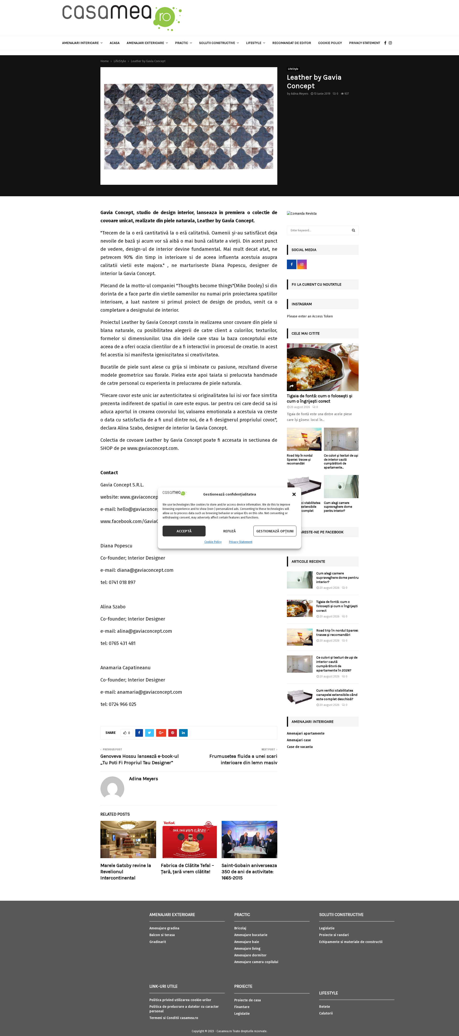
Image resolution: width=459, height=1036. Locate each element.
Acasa (115, 43)
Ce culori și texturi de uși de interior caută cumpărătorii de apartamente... (341, 461)
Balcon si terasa (162, 935)
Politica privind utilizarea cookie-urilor (180, 1000)
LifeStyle (293, 69)
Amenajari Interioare (80, 43)
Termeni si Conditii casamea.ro (173, 1018)
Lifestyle (253, 43)
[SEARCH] (353, 230)
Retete (324, 1007)
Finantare (241, 1007)
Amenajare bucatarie (250, 935)
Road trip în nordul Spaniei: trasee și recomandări (299, 459)
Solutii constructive (217, 43)
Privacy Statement (240, 542)
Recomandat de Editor (291, 43)
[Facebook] (386, 43)
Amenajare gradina (164, 928)
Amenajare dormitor (250, 955)
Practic (181, 43)
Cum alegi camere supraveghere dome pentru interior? (338, 507)
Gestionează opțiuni (275, 531)
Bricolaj (240, 928)
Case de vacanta (300, 747)
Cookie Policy (213, 542)
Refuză (229, 531)
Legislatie (242, 1014)
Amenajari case (299, 740)
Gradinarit (157, 942)
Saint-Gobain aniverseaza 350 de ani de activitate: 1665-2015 (249, 872)
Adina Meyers (299, 93)
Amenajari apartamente (305, 733)
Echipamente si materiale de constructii (350, 942)
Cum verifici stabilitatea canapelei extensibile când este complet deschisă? (303, 509)
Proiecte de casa (247, 1000)
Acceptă (184, 531)
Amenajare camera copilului (256, 962)
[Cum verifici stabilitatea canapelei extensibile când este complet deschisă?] (304, 486)
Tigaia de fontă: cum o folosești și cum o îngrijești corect (319, 398)
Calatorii (326, 1013)
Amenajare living (247, 949)
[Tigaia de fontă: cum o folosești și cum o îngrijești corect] (323, 367)
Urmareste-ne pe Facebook (318, 532)
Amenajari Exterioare (145, 43)
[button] (294, 494)
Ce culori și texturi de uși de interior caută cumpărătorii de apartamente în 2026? (336, 664)
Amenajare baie (246, 942)
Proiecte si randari (334, 935)
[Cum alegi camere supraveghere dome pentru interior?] (341, 486)
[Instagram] (391, 43)
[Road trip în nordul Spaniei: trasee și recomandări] (304, 439)
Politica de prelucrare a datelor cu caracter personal (184, 1009)
